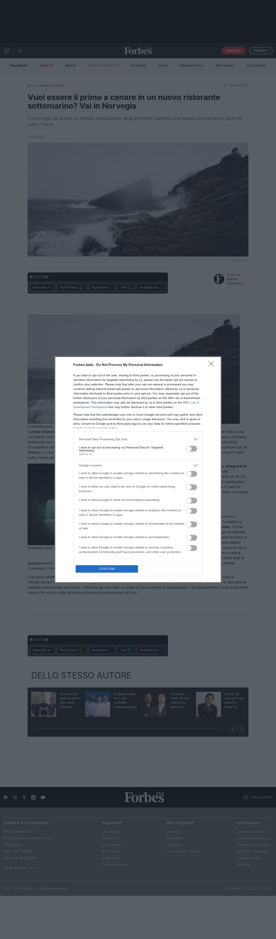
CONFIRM (107, 568)
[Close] (213, 365)
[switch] (191, 449)
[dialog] (138, 470)
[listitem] (138, 439)
